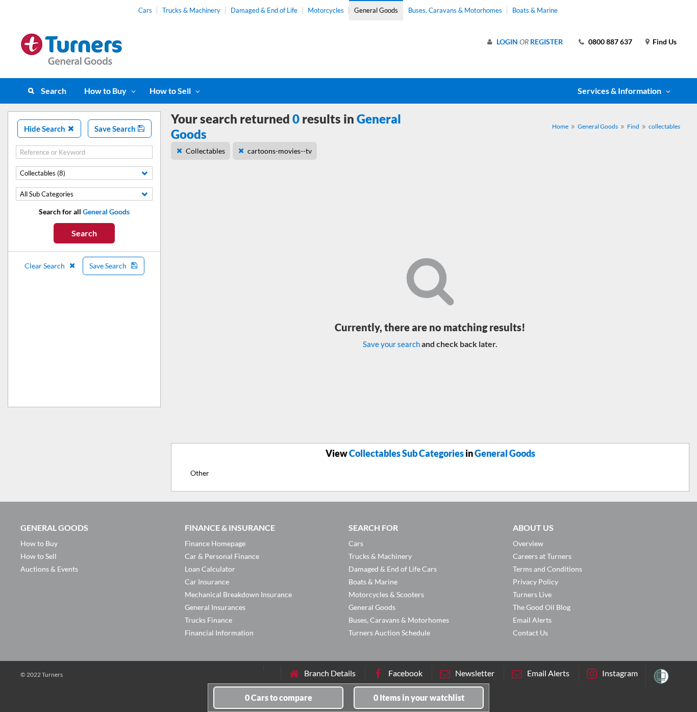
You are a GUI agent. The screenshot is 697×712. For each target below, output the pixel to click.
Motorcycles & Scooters (386, 594)
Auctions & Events (49, 568)
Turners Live (532, 594)
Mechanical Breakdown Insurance (238, 594)
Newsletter (474, 673)
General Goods (376, 10)
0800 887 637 (610, 41)
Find (633, 126)
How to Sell (170, 90)
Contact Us (530, 632)
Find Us (665, 41)
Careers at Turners (542, 556)
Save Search (115, 128)
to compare (278, 697)
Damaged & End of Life (264, 10)
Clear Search (45, 265)
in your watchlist (419, 697)
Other (199, 473)
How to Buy (105, 90)
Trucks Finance (208, 620)
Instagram (620, 673)
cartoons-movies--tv (279, 150)
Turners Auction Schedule (389, 632)
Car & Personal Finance (222, 556)
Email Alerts (532, 620)
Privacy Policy (535, 581)
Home (560, 126)
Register (546, 41)
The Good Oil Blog (541, 607)
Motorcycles (326, 10)
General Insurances (215, 607)
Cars (145, 10)
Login (507, 41)
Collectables (205, 150)
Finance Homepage (215, 543)
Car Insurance (207, 581)
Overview (528, 543)
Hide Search (45, 128)
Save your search (391, 344)
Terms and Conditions (547, 568)
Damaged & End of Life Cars (392, 568)
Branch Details (330, 673)
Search (53, 90)
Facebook (405, 673)
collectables (664, 126)
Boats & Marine (535, 10)
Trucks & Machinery (191, 10)
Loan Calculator (210, 568)
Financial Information (219, 632)
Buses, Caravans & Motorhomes (455, 10)
